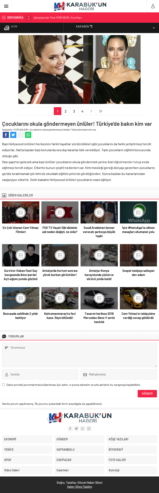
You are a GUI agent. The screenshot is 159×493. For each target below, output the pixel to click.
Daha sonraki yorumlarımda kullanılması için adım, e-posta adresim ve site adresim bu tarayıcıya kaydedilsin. (73, 384)
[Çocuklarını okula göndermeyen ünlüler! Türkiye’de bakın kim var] (79, 102)
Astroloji (114, 470)
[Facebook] (70, 428)
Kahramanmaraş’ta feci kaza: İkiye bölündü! (60, 316)
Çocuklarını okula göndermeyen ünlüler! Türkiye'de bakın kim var (63, 129)
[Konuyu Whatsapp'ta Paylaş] (28, 135)
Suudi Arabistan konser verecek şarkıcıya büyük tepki (99, 232)
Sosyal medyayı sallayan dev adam (138, 273)
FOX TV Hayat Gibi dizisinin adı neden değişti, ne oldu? (59, 230)
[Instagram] (88, 428)
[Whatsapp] (82, 428)
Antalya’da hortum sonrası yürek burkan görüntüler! (59, 273)
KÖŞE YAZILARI (118, 439)
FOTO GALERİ (21, 129)
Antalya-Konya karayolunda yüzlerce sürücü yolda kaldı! (99, 275)
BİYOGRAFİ (116, 449)
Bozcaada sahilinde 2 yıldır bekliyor (20, 316)
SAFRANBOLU (66, 449)
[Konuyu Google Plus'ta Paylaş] (21, 135)
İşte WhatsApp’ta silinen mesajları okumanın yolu (138, 230)
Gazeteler (63, 470)
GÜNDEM (62, 439)
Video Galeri (11, 470)
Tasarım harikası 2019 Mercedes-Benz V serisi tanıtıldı (99, 318)
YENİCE (9, 449)
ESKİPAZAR (64, 460)
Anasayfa (7, 129)
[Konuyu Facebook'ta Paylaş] (6, 135)
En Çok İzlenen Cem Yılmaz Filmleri (21, 230)
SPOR (7, 460)
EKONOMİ (10, 439)
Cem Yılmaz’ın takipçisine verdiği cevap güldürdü (138, 316)
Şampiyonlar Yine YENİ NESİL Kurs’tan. (58, 17)
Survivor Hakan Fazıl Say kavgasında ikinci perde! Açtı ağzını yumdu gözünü (20, 275)
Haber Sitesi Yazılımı (79, 486)
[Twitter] (76, 428)
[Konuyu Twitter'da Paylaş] (13, 135)
